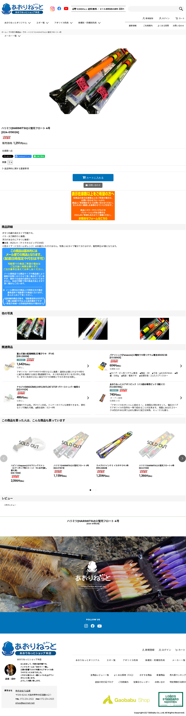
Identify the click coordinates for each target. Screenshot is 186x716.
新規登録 (149, 18)
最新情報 (132, 25)
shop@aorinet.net (25, 703)
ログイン (166, 18)
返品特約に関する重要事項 (16, 168)
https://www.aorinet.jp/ (93, 586)
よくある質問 (163, 25)
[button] (3, 458)
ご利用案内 (148, 25)
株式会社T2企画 (22, 690)
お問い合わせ (178, 25)
